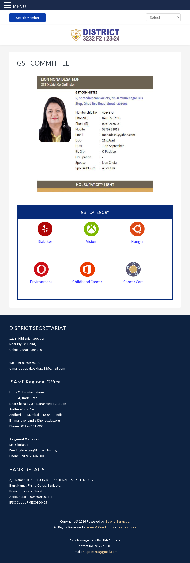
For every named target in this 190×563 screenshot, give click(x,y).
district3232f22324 (95, 35)
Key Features (126, 527)
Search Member (27, 17)
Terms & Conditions (99, 527)
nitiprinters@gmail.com (100, 551)
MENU (19, 6)
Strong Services (117, 521)
